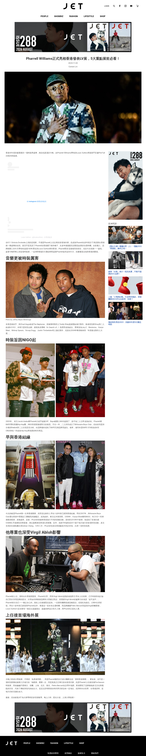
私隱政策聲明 (53, 753)
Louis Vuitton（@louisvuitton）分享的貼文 (36, 237)
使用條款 (68, 753)
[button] (114, 6)
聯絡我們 (95, 753)
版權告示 (81, 753)
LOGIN (106, 6)
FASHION (73, 16)
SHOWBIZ (58, 16)
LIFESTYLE (89, 16)
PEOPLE (44, 16)
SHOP (103, 16)
